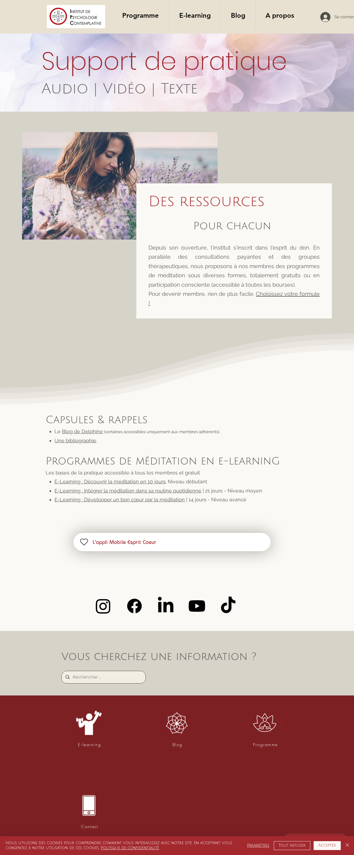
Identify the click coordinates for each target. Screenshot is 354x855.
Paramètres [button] (258, 845)
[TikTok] (228, 606)
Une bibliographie (75, 440)
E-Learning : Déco (75, 481)
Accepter (327, 845)
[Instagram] (103, 606)
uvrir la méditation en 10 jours (131, 481)
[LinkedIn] (165, 606)
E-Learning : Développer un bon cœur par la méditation (119, 499)
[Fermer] (347, 846)
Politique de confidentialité (130, 848)
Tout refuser (292, 845)
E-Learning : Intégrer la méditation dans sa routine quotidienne (127, 491)
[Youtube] (197, 606)
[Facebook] (134, 606)
